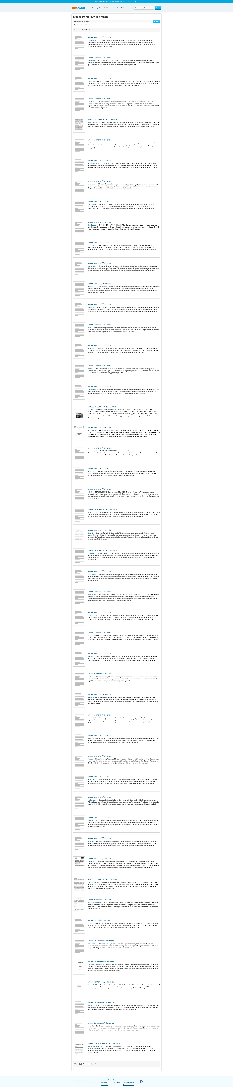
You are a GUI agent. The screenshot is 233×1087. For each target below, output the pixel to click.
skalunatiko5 (92, 718)
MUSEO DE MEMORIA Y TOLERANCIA (104, 1043)
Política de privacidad (128, 1082)
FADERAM (91, 553)
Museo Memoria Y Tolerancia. (100, 838)
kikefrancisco (92, 266)
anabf (89, 512)
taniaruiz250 (92, 574)
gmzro (90, 430)
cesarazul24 (92, 204)
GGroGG (90, 410)
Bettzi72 (90, 533)
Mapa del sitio (126, 1080)
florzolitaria (91, 61)
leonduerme (92, 944)
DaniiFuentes (92, 225)
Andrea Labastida (93, 882)
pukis (89, 636)
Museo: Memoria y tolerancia (99, 859)
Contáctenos (124, 8)
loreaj (89, 327)
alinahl (90, 738)
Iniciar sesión (115, 8)
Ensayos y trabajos (97, 8)
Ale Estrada (91, 122)
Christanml (91, 102)
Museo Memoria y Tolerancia (99, 284)
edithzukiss (91, 163)
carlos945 (91, 307)
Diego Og (91, 861)
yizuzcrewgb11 (92, 451)
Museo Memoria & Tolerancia (99, 797)
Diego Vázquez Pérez (95, 964)
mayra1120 (91, 1005)
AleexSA (91, 369)
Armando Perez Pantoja (95, 1046)
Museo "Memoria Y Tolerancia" (100, 920)
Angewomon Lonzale (95, 903)
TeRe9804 (91, 81)
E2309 (90, 923)
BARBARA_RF (93, 615)
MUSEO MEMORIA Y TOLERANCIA (102, 119)
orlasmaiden (92, 779)
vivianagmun (92, 40)
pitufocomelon (92, 143)
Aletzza (90, 759)
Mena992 (91, 348)
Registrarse (107, 8)
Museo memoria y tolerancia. (99, 900)
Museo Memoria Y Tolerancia (99, 37)
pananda (91, 841)
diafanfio (90, 286)
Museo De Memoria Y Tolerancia (101, 941)
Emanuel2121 (92, 985)
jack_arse (91, 245)
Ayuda (114, 1080)
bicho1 (90, 471)
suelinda (90, 656)
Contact (136, 1)
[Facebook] (141, 1082)
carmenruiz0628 (93, 820)
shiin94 (90, 492)
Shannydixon (92, 389)
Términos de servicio (128, 1085)
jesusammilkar (92, 697)
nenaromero (92, 184)
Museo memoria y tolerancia (99, 222)
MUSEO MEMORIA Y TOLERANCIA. (103, 879)
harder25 (91, 677)
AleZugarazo (92, 800)
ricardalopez (92, 594)
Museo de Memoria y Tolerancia (101, 982)
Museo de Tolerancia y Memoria (101, 961)
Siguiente (93, 1064)
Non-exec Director (114, 1)
